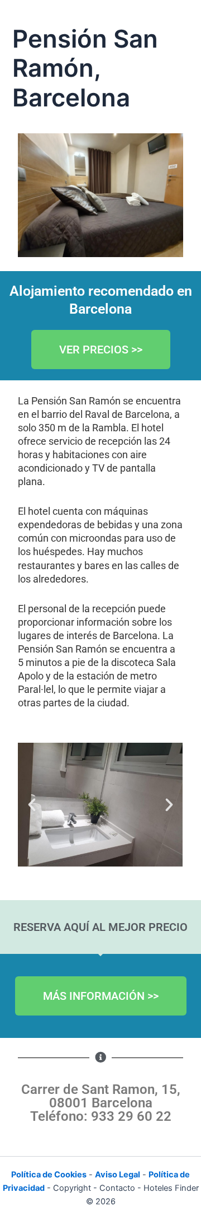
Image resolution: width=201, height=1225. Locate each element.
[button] (31, 805)
